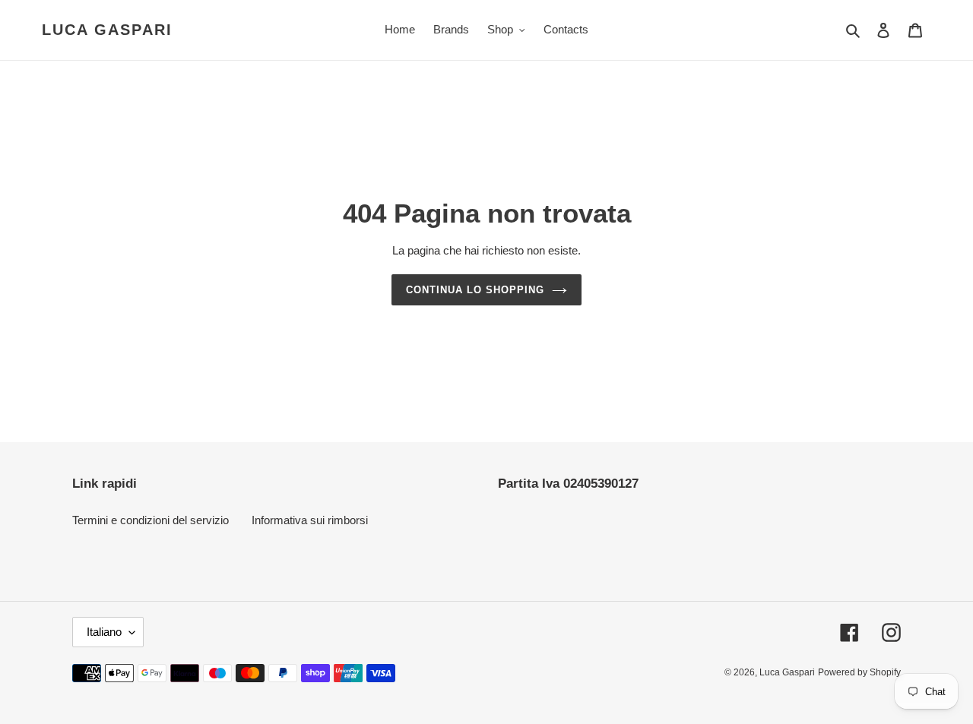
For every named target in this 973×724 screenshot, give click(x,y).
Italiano (104, 631)
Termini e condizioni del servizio (150, 520)
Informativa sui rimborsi (310, 520)
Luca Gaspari (107, 29)
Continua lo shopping (475, 290)
